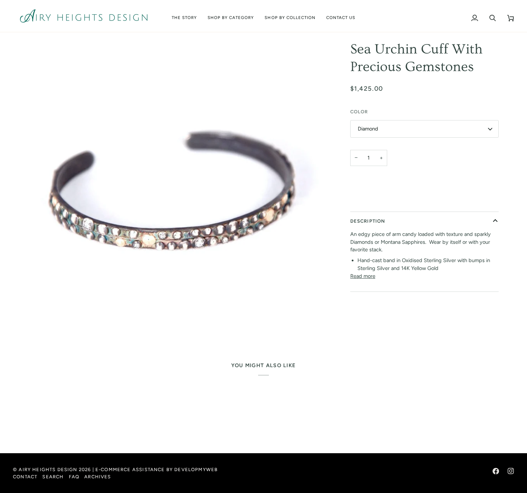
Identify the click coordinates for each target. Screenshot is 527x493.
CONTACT (25, 476)
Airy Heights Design (48, 469)
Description (367, 221)
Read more (362, 276)
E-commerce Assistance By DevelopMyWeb (156, 469)
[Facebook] (496, 471)
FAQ (74, 476)
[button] (231, 16)
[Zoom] (170, 195)
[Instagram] (511, 471)
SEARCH (52, 476)
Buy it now (424, 202)
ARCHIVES (97, 476)
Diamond (368, 129)
